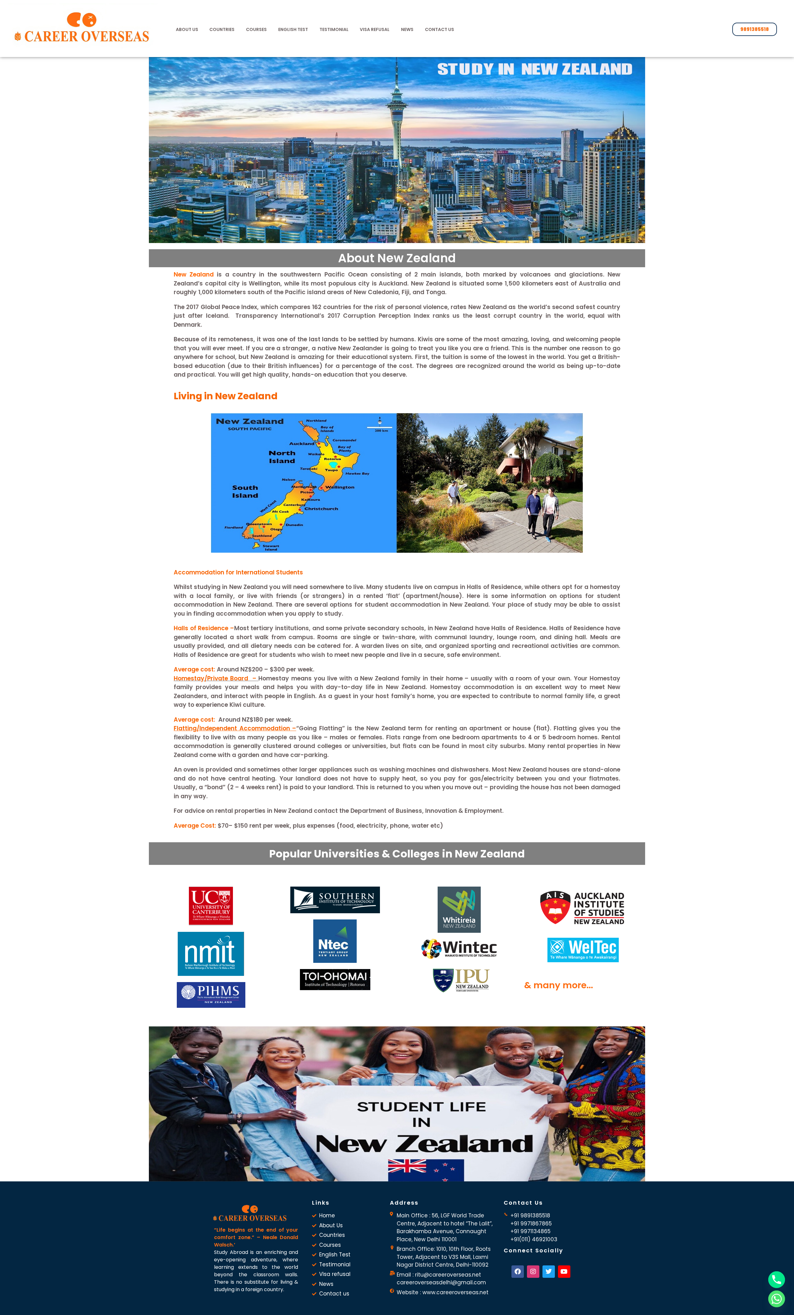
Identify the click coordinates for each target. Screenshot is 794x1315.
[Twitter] (548, 1271)
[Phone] (776, 1279)
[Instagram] (533, 1271)
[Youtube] (564, 1271)
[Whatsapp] (776, 1299)
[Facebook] (517, 1271)
